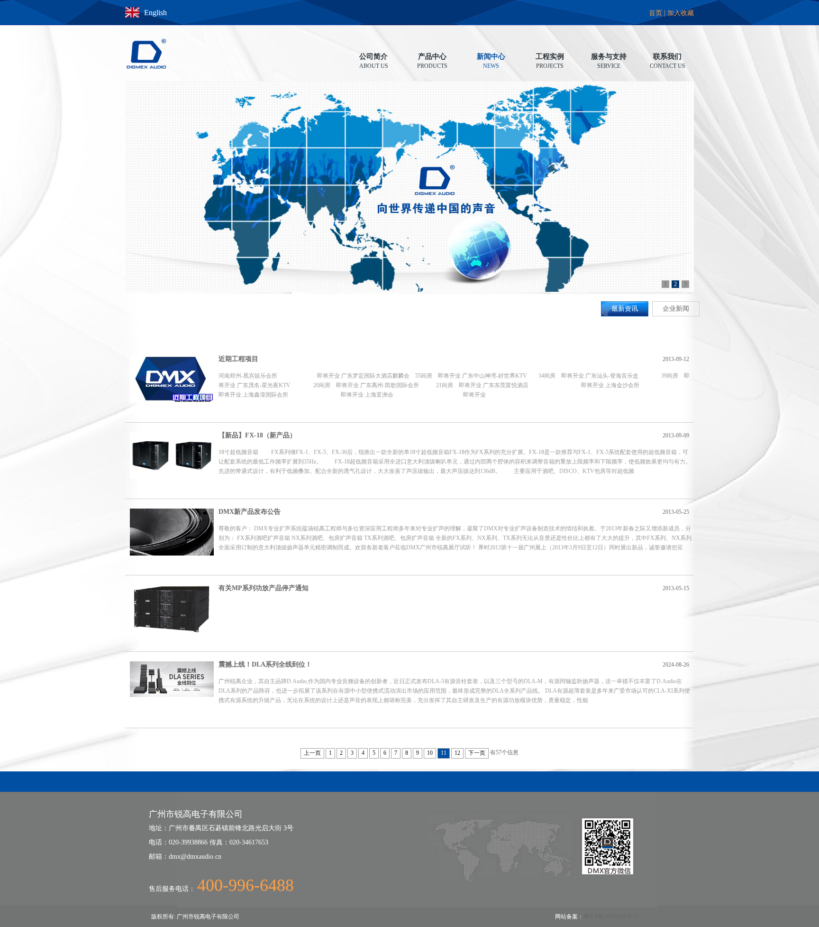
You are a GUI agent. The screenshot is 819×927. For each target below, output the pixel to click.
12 (457, 753)
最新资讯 (624, 308)
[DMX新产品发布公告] (172, 532)
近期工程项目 (238, 358)
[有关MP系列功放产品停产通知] (172, 608)
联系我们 (667, 57)
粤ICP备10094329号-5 (610, 916)
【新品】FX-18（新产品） (257, 435)
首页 (655, 13)
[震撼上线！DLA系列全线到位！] (172, 679)
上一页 (312, 753)
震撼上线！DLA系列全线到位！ (265, 664)
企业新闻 (676, 308)
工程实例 (550, 57)
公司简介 (373, 57)
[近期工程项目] (172, 379)
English (155, 13)
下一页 (476, 753)
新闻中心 (491, 57)
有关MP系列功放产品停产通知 (263, 588)
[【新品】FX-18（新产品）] (172, 455)
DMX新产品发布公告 (249, 511)
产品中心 (432, 57)
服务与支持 (609, 57)
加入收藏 (680, 13)
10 (430, 753)
